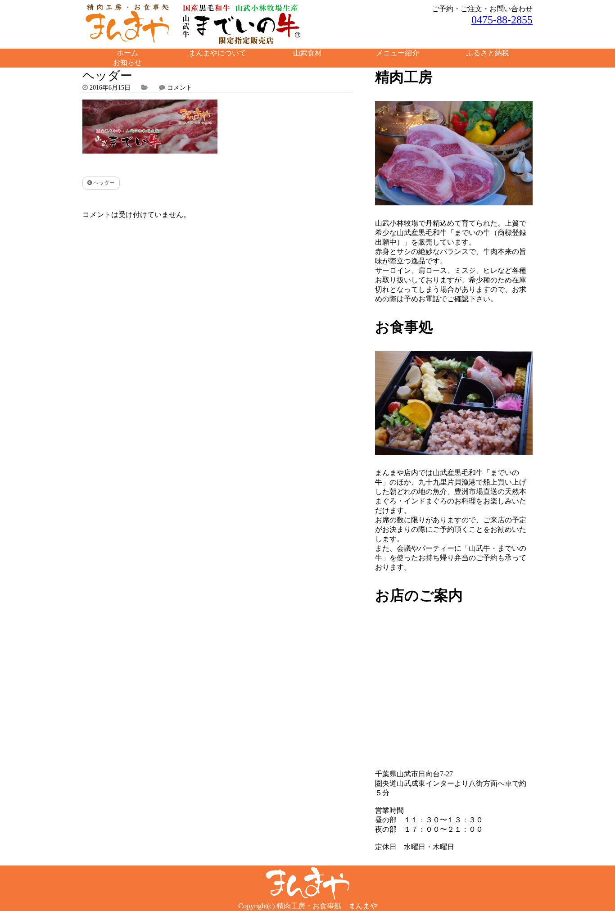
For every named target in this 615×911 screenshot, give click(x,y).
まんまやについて (217, 53)
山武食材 (307, 53)
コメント (179, 87)
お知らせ (127, 62)
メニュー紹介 (397, 53)
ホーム (127, 53)
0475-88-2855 (502, 20)
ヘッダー (103, 183)
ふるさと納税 (487, 53)
